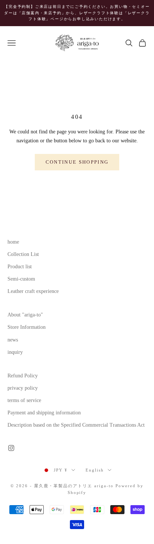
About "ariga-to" (25, 315)
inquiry (15, 352)
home (13, 242)
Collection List (23, 254)
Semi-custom (21, 279)
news (12, 340)
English (95, 470)
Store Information (26, 327)
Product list (19, 266)
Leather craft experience (33, 291)
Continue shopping (77, 162)
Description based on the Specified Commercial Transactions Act (76, 425)
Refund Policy (22, 375)
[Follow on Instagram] (11, 448)
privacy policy (22, 388)
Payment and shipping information (44, 412)
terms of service (24, 400)
